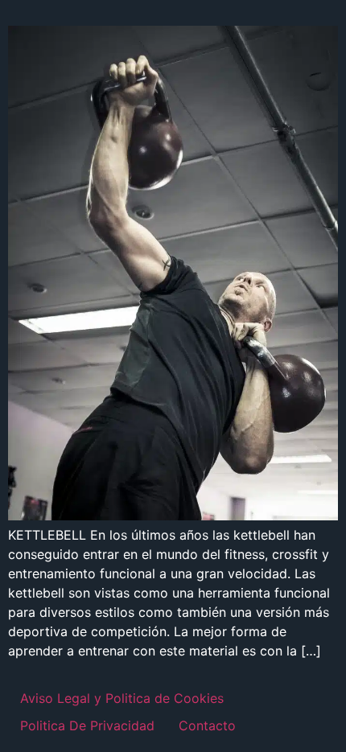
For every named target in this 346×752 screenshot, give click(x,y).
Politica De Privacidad (87, 725)
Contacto (207, 725)
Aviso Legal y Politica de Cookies (122, 698)
